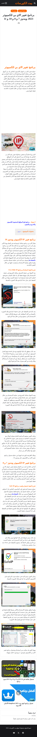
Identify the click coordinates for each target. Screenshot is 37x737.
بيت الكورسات (12, 728)
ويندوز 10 (14, 11)
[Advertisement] (18, 45)
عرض (19, 231)
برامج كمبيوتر (22, 11)
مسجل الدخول (24, 718)
